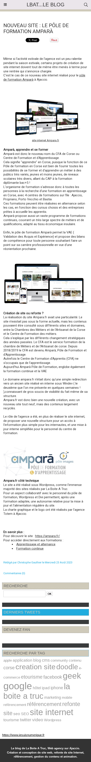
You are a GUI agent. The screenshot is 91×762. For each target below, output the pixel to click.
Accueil (48, 15)
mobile (67, 698)
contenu (75, 660)
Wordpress (52, 720)
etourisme (32, 677)
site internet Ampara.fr (45, 140)
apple (7, 660)
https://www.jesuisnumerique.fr (23, 735)
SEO (25, 713)
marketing (52, 697)
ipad (46, 688)
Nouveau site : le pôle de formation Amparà (36, 28)
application (22, 660)
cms (46, 660)
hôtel (37, 688)
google (17, 686)
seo (16, 713)
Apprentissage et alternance (35, 544)
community (59, 660)
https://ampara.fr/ (47, 536)
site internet (51, 712)
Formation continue (30, 548)
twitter (25, 719)
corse (9, 667)
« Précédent (31, 15)
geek (72, 675)
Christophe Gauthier (29, 562)
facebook (52, 677)
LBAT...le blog (46, 4)
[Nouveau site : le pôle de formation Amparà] (45, 265)
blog (37, 660)
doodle (67, 667)
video (37, 719)
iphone (57, 687)
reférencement (14, 705)
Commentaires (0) (14, 573)
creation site (35, 667)
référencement (44, 704)
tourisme (11, 720)
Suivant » (61, 15)
